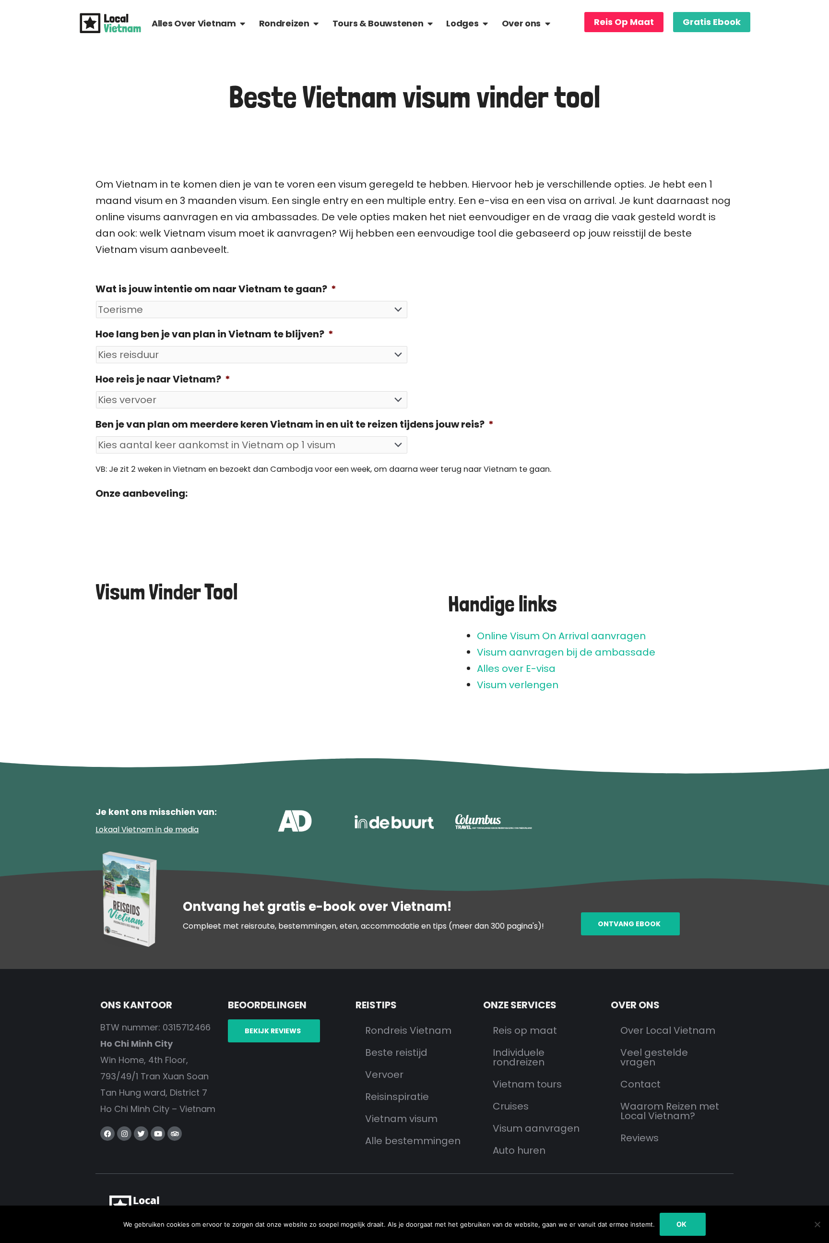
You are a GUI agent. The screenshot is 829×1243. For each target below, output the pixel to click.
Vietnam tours (527, 1084)
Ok (681, 1224)
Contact (640, 1084)
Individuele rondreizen (519, 1057)
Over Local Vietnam (667, 1030)
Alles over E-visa (516, 668)
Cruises (511, 1106)
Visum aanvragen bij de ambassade (566, 652)
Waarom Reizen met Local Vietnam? (669, 1111)
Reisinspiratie (397, 1096)
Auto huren (519, 1150)
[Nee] (817, 1224)
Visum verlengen (517, 685)
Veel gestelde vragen (654, 1057)
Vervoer (384, 1074)
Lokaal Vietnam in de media (147, 829)
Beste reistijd (396, 1052)
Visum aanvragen (536, 1128)
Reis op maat (525, 1030)
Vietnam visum (401, 1118)
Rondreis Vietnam (408, 1030)
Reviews (639, 1138)
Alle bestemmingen (413, 1140)
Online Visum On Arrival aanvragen (561, 636)
